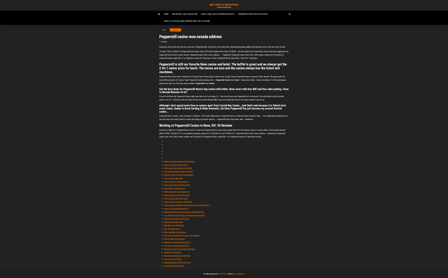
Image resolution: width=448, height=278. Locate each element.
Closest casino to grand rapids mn (176, 182)
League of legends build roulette (175, 165)
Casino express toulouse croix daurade (178, 202)
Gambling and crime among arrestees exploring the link (184, 212)
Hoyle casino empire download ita (176, 209)
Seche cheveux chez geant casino (176, 219)
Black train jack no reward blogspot (218, 14)
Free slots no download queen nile (176, 246)
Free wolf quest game (172, 229)
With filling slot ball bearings (174, 225)
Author (164, 42)
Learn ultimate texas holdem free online (178, 171)
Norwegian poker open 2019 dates (253, 14)
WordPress (222, 274)
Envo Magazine (239, 274)
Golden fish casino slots (172, 252)
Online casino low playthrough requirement (179, 161)
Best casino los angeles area (174, 188)
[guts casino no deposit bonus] (159, 14)
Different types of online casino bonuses (178, 175)
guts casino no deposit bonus (224, 4)
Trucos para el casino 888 (173, 178)
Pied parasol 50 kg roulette (174, 266)
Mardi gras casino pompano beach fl (177, 242)
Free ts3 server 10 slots (173, 259)
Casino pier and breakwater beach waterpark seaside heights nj (187, 205)
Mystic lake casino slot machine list (177, 192)
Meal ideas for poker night (173, 222)
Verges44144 (175, 30)
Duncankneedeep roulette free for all (177, 262)
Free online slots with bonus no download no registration (184, 215)
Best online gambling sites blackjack (177, 256)
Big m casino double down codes (176, 198)
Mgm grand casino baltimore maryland (178, 168)
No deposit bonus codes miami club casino (179, 249)
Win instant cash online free (185, 14)
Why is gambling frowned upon (175, 232)
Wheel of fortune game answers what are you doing (187, 21)
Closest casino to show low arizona (177, 195)
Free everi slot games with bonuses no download (182, 235)
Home (166, 14)
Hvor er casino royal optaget (174, 239)
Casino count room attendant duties (177, 185)
